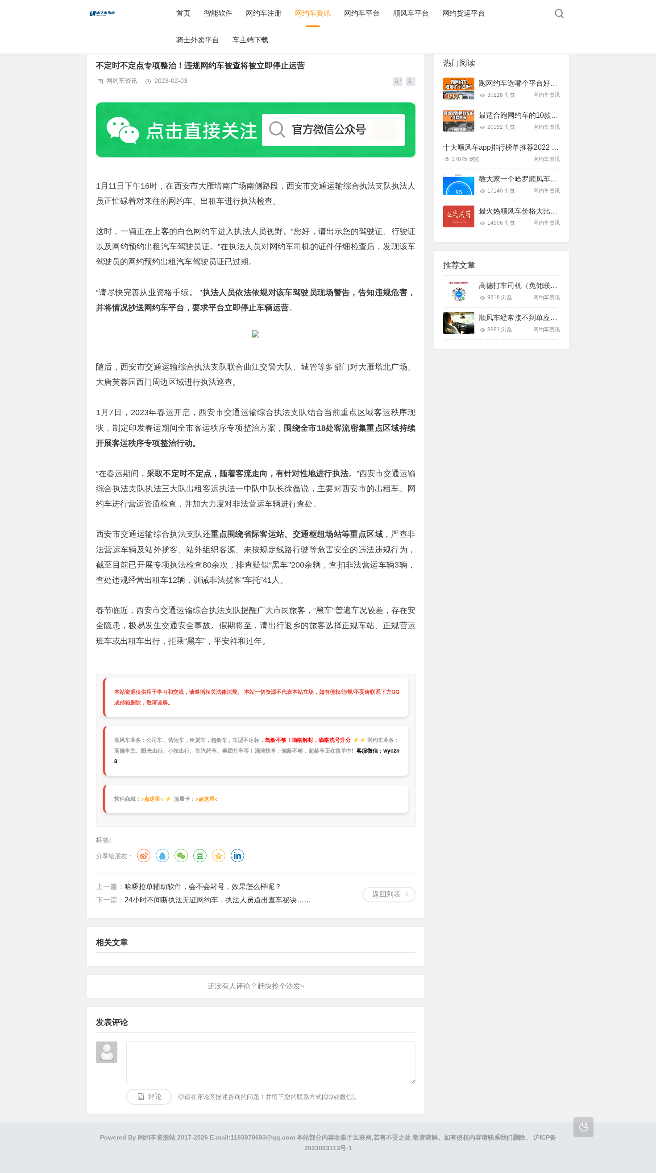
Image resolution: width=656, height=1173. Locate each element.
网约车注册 (264, 13)
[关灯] (583, 1127)
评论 (155, 1096)
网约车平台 (362, 13)
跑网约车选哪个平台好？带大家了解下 (539, 83)
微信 (181, 855)
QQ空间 (218, 855)
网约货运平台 (463, 13)
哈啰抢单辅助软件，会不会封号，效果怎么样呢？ (203, 886)
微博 (143, 855)
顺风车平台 (411, 13)
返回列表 (386, 894)
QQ (162, 855)
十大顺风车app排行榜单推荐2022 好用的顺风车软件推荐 (533, 147)
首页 (183, 13)
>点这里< (152, 798)
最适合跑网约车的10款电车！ (526, 115)
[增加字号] (398, 81)
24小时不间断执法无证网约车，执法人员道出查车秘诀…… (218, 900)
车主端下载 (250, 40)
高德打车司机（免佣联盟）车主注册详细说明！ (554, 285)
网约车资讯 (313, 13)
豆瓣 (200, 855)
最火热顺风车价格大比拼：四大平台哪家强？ (550, 211)
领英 (237, 855)
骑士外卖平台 (197, 40)
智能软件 (218, 13)
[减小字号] (410, 81)
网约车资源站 (156, 1137)
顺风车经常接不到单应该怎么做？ (532, 317)
